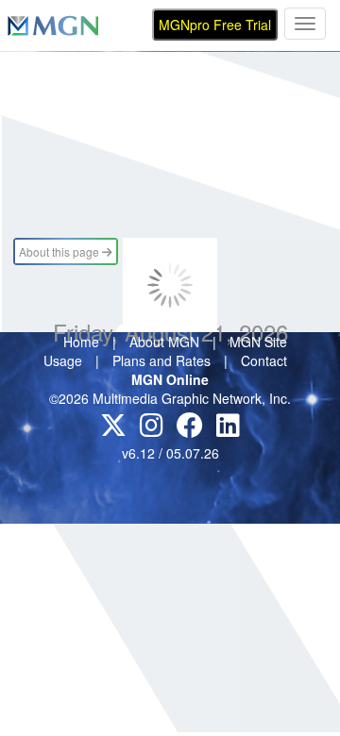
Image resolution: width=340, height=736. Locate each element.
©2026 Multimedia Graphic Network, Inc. (170, 398)
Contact (264, 360)
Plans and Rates (161, 360)
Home (81, 341)
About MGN (164, 341)
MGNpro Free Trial (215, 24)
